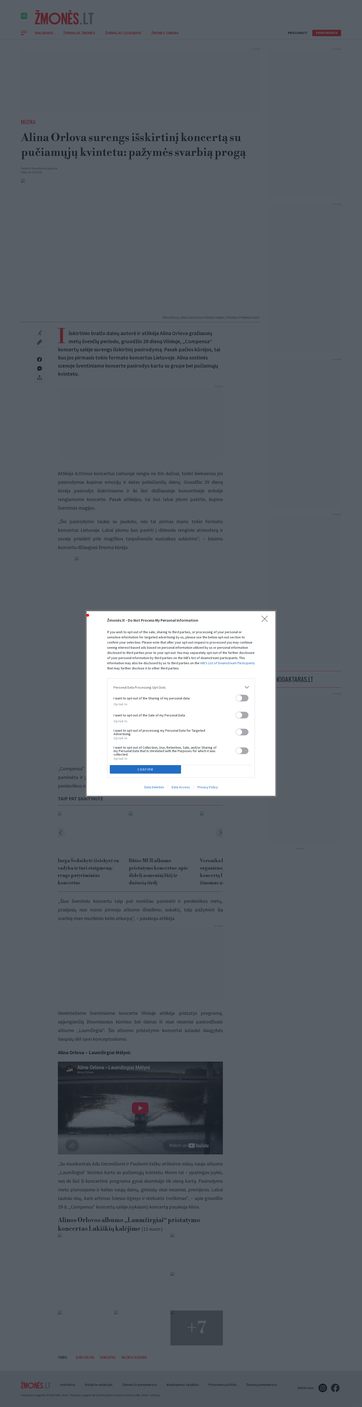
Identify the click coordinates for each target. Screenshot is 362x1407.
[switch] (242, 698)
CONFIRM (145, 769)
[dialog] (181, 703)
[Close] (266, 620)
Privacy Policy (207, 787)
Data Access (181, 787)
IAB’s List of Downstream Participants (227, 663)
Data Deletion (154, 787)
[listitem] (181, 687)
